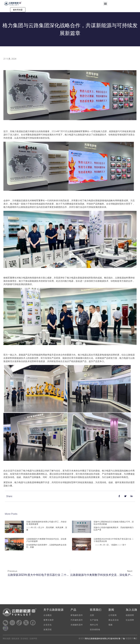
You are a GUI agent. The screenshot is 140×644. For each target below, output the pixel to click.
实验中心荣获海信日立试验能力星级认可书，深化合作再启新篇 (114, 522)
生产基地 (94, 620)
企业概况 (47, 615)
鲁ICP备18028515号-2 (127, 638)
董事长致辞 (48, 620)
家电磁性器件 (77, 615)
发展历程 (47, 629)
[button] (105, 3)
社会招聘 (130, 620)
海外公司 (94, 625)
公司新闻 (112, 615)
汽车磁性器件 (77, 620)
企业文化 (47, 625)
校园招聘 (130, 615)
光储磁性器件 (77, 625)
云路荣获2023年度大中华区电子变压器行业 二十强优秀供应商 (114, 540)
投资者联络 (95, 629)
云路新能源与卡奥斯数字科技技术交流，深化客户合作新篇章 (46, 540)
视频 (110, 625)
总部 (92, 615)
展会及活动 (113, 620)
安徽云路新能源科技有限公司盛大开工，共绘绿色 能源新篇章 (46, 522)
